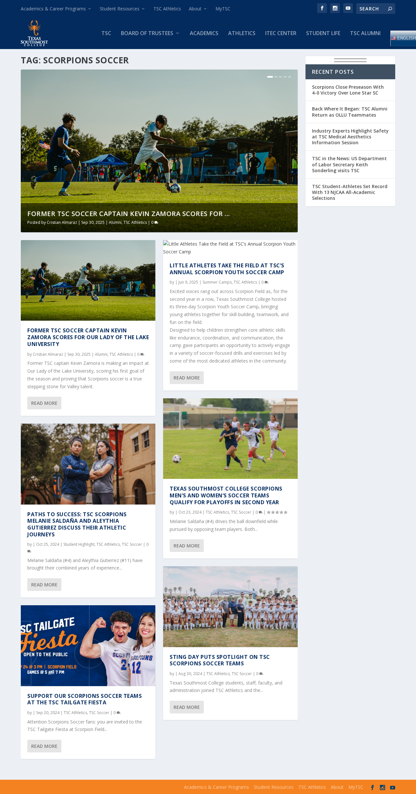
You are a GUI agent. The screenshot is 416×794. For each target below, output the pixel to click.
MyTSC (222, 9)
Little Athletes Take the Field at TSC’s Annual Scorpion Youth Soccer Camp (227, 269)
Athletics (241, 34)
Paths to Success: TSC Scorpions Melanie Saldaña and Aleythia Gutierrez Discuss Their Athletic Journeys (77, 524)
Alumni (115, 222)
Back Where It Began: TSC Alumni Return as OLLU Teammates (349, 112)
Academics (204, 34)
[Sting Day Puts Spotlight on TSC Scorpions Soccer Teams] (230, 606)
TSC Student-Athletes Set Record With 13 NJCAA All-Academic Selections (349, 192)
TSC (106, 34)
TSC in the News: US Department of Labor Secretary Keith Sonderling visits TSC (349, 164)
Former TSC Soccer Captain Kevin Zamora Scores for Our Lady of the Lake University (88, 337)
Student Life (323, 34)
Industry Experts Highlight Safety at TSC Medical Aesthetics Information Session (350, 137)
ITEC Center (280, 34)
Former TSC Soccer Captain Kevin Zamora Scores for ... (128, 213)
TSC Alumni (365, 34)
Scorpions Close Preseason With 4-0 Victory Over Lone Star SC (348, 90)
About (195, 9)
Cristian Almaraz (62, 222)
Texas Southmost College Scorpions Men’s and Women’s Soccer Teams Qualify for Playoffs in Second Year (226, 495)
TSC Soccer (132, 544)
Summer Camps (217, 282)
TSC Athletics (167, 9)
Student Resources (119, 9)
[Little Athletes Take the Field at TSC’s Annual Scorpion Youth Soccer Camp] (230, 248)
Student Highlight (79, 544)
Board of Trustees (147, 34)
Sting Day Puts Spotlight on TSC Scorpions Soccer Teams (220, 660)
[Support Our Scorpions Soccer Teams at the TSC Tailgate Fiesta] (88, 645)
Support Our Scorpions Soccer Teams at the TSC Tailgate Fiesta (84, 699)
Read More (44, 403)
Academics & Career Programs (53, 9)
